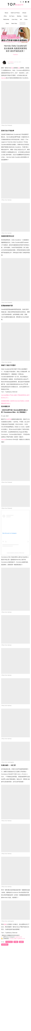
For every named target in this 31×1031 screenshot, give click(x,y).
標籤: (3, 942)
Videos (7, 23)
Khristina (11, 62)
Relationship (6, 19)
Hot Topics (11, 16)
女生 (19, 68)
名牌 (7, 419)
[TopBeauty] (15, 4)
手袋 (12, 68)
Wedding (19, 16)
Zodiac (26, 19)
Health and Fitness (15, 12)
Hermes (4, 944)
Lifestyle (24, 12)
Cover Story (14, 19)
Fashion (25, 16)
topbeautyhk (18, 937)
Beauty (6, 12)
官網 (5, 924)
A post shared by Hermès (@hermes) (15, 552)
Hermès (3, 78)
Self (21, 19)
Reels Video (14, 23)
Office (5, 16)
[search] (20, 2)
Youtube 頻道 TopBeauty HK (17, 938)
